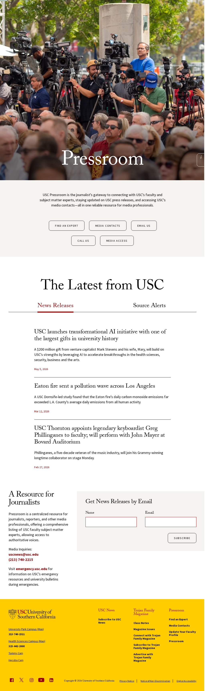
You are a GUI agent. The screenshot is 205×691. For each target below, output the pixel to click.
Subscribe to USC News (109, 621)
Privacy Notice (127, 680)
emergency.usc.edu (31, 568)
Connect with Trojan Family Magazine (147, 637)
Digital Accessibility (186, 680)
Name (89, 513)
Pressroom (176, 641)
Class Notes (141, 623)
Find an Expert (66, 225)
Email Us (144, 225)
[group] (102, 402)
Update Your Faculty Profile (182, 633)
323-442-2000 (17, 646)
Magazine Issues (144, 629)
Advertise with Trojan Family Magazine (143, 657)
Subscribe (182, 538)
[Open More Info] (201, 157)
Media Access (117, 240)
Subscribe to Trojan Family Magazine (147, 646)
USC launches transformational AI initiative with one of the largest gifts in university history (100, 335)
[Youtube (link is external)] (41, 680)
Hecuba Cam (16, 660)
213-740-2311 (17, 634)
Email (149, 513)
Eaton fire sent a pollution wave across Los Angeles (94, 387)
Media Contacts (107, 225)
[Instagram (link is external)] (31, 680)
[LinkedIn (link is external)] (51, 680)
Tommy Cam (16, 653)
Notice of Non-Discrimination (155, 680)
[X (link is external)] (21, 680)
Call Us (83, 240)
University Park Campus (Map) (26, 629)
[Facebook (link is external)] (12, 680)
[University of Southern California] (32, 615)
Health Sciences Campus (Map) (27, 641)
